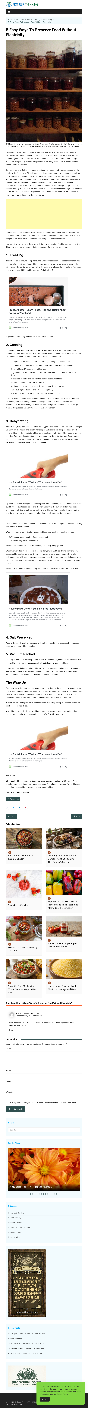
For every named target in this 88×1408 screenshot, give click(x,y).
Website (9, 1092)
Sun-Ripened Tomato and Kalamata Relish (26, 1334)
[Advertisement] (44, 214)
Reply (11, 1030)
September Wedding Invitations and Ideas (26, 1348)
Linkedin (20, 807)
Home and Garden (16, 1213)
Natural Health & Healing (19, 1227)
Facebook (8, 807)
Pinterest (26, 807)
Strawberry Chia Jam (18, 905)
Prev (12, 816)
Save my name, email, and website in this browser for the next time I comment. (42, 1103)
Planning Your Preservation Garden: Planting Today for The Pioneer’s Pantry (62, 859)
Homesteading (14, 1237)
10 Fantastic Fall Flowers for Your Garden (31, 1186)
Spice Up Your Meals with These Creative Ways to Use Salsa (22, 989)
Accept (45, 1399)
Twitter (14, 807)
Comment (10, 1049)
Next (75, 816)
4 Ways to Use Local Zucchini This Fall (25, 1353)
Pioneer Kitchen (15, 1223)
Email (9, 1081)
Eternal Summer (15, 1339)
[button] (30, 1194)
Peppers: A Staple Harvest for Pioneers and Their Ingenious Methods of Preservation (63, 904)
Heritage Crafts (14, 1232)
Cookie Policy (62, 1394)
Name (9, 1071)
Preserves (14, 799)
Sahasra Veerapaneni (25, 1013)
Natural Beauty (14, 1218)
